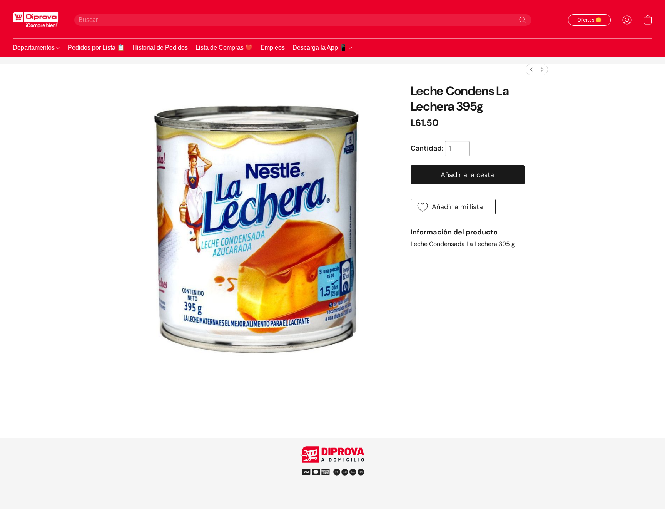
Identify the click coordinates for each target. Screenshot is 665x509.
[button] (36, 20)
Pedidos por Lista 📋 (96, 47)
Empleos (273, 47)
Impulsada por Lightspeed (333, 485)
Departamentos (34, 47)
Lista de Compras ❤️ (224, 47)
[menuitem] (531, 69)
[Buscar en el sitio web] (522, 20)
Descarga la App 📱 (320, 47)
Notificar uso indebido (333, 471)
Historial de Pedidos (160, 47)
